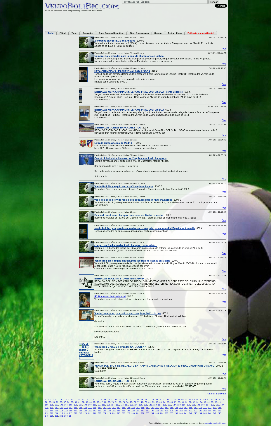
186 (99, 410)
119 (136, 405)
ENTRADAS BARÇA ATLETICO (111, 381)
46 (205, 399)
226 (114, 413)
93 (197, 402)
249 (46, 416)
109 (90, 405)
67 (101, 402)
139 (51, 408)
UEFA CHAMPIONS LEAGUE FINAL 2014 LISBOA (122, 71)
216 (66, 413)
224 (104, 413)
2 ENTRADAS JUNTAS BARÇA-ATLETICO (117, 127)
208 (205, 410)
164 (171, 408)
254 (70, 416)
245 (205, 413)
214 (56, 413)
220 (85, 413)
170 (200, 408)
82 (157, 402)
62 (83, 402)
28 (138, 399)
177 (56, 410)
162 (162, 408)
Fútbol (63, 33)
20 (109, 399)
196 (147, 410)
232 (142, 413)
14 (87, 399)
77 (138, 402)
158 (142, 408)
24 (123, 399)
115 (117, 405)
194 (138, 410)
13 (83, 399)
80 (149, 402)
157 (138, 408)
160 (152, 408)
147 (90, 408)
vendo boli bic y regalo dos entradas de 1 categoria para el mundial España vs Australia (144, 228)
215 (61, 413)
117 (126, 405)
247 (214, 413)
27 (134, 399)
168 (190, 408)
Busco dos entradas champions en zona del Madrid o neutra (128, 215)
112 (103, 405)
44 (197, 399)
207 (200, 410)
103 (61, 405)
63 (87, 402)
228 (123, 413)
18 (101, 399)
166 (181, 408)
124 (159, 405)
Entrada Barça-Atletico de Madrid (113, 143)
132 (198, 405)
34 (160, 399)
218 (75, 413)
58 (68, 402)
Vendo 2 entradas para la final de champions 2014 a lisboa (127, 313)
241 (185, 413)
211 (219, 410)
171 (205, 408)
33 (157, 399)
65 (94, 402)
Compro (158, 33)
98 (216, 402)
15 (90, 399)
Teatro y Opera (175, 33)
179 (66, 410)
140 (56, 408)
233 (147, 413)
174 (219, 408)
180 (70, 410)
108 (85, 405)
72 (120, 402)
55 (57, 402)
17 (98, 399)
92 (194, 402)
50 (219, 399)
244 (200, 413)
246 (209, 413)
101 (51, 405)
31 (149, 399)
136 (217, 405)
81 (153, 402)
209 (209, 410)
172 (209, 408)
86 (172, 402)
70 (113, 402)
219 (80, 413)
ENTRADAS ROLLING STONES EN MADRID (119, 278)
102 (56, 405)
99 (219, 402)
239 (176, 413)
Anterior (211, 393)
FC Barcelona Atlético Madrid (110, 296)
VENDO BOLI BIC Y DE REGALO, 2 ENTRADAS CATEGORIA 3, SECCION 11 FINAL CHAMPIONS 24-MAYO (154, 365)
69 (109, 402)
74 (127, 402)
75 (131, 402)
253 (66, 416)
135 (212, 405)
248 (219, 413)
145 (80, 408)
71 (116, 402)
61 (79, 402)
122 (150, 405)
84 (164, 402)
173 (214, 408)
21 (112, 399)
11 (76, 399)
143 (70, 408)
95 (205, 402)
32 (153, 399)
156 (133, 408)
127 (174, 405)
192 (128, 410)
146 (85, 408)
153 (118, 408)
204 (185, 410)
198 (157, 410)
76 (135, 402)
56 (61, 402)
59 (72, 402)
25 (127, 399)
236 (162, 413)
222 (94, 413)
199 (162, 410)
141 (61, 408)
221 (90, 413)
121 (145, 405)
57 (65, 402)
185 (94, 410)
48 (212, 399)
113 (108, 405)
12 (79, 399)
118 (131, 405)
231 (138, 413)
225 (109, 413)
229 (128, 413)
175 (46, 410)
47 (208, 399)
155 (128, 408)
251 (56, 416)
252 (61, 416)
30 (146, 399)
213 (51, 413)
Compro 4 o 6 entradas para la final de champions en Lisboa (129, 56)
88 (179, 402)
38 (175, 399)
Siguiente (221, 393)
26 (131, 399)
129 (183, 405)
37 (171, 399)
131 (193, 405)
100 (46, 405)
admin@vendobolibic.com (215, 423)
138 (46, 408)
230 (133, 413)
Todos (51, 33)
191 (123, 410)
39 (179, 399)
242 (190, 413)
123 (155, 405)
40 (182, 399)
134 (207, 405)
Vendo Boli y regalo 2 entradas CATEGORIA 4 (120, 347)
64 (90, 402)
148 (94, 408)
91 (190, 402)
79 (146, 402)
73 (124, 402)
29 (142, 399)
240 (181, 413)
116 (122, 405)
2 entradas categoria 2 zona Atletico (114, 40)
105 (70, 405)
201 (171, 410)
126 (169, 405)
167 (185, 408)
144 (75, 408)
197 (152, 410)
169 (195, 408)
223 (99, 413)
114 (112, 405)
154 (123, 408)
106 (75, 405)
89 (183, 402)
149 (99, 408)
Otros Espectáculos (139, 33)
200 (166, 410)
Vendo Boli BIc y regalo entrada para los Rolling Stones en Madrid (132, 260)
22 (116, 399)
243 (195, 413)
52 (46, 402)
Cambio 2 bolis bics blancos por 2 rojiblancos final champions (130, 158)
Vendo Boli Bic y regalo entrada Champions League (123, 186)
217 (70, 413)
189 (114, 410)
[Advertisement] (135, 21)
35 (164, 399)
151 (109, 408)
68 (105, 402)
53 (50, 402)
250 (51, 416)
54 (54, 402)
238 (171, 413)
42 (190, 399)
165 (176, 408)
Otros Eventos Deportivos (111, 33)
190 (118, 410)
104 (66, 405)
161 (157, 408)
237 (166, 413)
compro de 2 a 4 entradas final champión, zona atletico (125, 245)
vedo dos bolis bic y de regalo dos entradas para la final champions (133, 199)
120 (140, 405)
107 (80, 405)
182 (80, 410)
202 (176, 410)
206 (195, 410)
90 (186, 402)
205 (190, 410)
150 (104, 408)
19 (105, 399)
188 (109, 410)
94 (201, 402)
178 (61, 410)
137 (222, 405)
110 (94, 405)
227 (118, 413)
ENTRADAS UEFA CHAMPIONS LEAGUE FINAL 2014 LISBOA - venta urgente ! (138, 91)
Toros (74, 33)
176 (51, 410)
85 (168, 402)
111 (99, 405)
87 (175, 402)
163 (166, 408)
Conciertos (88, 33)
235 (157, 413)
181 (75, 410)
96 (208, 402)
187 (104, 410)
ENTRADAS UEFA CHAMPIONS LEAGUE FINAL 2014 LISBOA (129, 109)
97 (212, 402)
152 (114, 408)
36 (168, 399)
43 (193, 399)
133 (203, 405)
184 (90, 410)
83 (160, 402)
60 (76, 402)
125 (164, 405)
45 (201, 399)
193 (133, 410)
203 (181, 410)
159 (147, 408)
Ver (224, 48)
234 (152, 413)
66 (98, 402)
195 (142, 410)
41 (186, 399)
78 (142, 402)
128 (179, 405)
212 (46, 413)
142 (66, 408)
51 (223, 399)
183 (85, 410)
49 (216, 399)
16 (94, 399)
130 (188, 405)
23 (120, 399)
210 (214, 410)
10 (72, 399)
